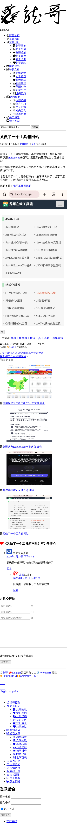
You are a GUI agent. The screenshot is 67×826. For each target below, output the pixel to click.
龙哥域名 (21, 59)
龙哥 (21, 574)
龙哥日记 (14, 42)
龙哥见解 (21, 49)
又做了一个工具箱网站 (16, 533)
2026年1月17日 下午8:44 (20, 556)
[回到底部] (33, 687)
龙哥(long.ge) (12, 672)
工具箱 (45, 338)
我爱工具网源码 (22, 185)
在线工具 (16, 338)
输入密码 (5, 802)
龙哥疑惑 (21, 56)
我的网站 (14, 120)
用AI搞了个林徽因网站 (13, 356)
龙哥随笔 (21, 45)
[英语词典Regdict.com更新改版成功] (29, 441)
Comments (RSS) (29, 675)
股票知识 (21, 83)
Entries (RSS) (10, 675)
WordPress (45, 672)
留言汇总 (21, 103)
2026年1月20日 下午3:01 (26, 578)
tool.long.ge (14, 157)
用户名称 (5, 796)
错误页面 (21, 114)
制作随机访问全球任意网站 (18, 490)
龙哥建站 (21, 62)
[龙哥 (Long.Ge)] (33, 14)
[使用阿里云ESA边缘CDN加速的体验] (29, 397)
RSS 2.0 (12, 347)
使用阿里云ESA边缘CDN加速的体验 (24, 403)
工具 (38, 338)
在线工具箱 (28, 338)
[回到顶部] (33, 682)
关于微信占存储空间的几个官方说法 (23, 353)
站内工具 (21, 110)
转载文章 (14, 69)
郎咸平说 (21, 90)
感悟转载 (21, 73)
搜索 (36, 127)
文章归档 (21, 107)
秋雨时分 (21, 86)
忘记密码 (12, 821)
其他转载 (21, 79)
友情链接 (21, 100)
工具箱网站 (56, 338)
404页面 (14, 774)
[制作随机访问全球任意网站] (29, 484)
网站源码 (14, 66)
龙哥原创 (14, 38)
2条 (33, 144)
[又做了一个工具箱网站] (29, 528)
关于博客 (14, 117)
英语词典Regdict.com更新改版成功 (22, 446)
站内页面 (15, 97)
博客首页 (14, 35)
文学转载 (21, 76)
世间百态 (21, 93)
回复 (9, 568)
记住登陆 (8, 808)
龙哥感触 (21, 52)
